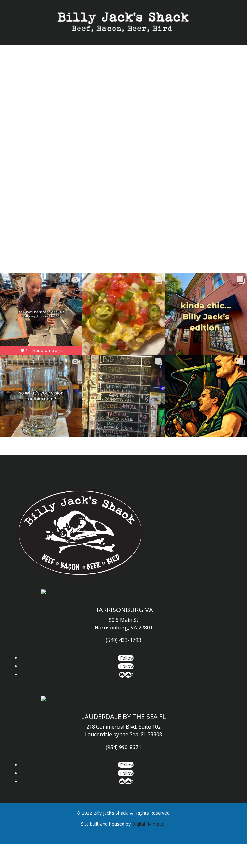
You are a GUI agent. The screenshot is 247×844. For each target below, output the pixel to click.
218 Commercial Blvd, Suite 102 (123, 726)
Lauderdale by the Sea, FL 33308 (123, 734)
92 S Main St (123, 619)
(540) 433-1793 (123, 640)
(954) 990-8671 (123, 747)
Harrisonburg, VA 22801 (124, 627)
